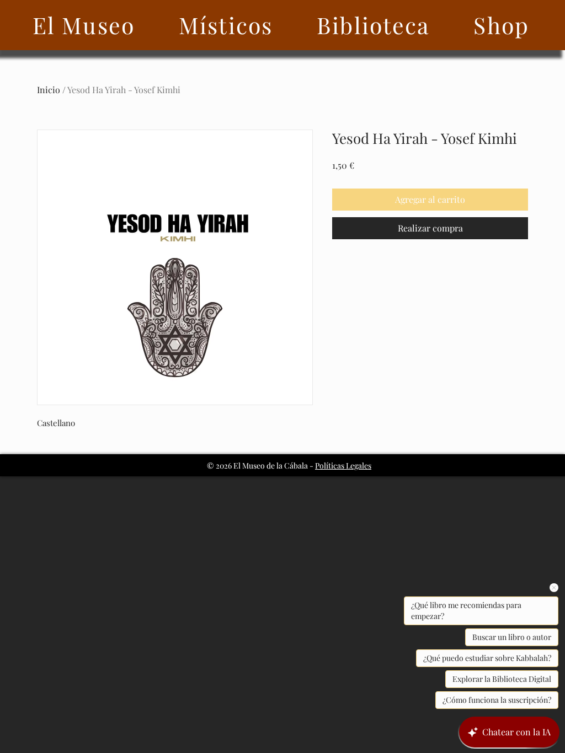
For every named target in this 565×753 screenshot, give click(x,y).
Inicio (48, 89)
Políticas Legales (343, 465)
